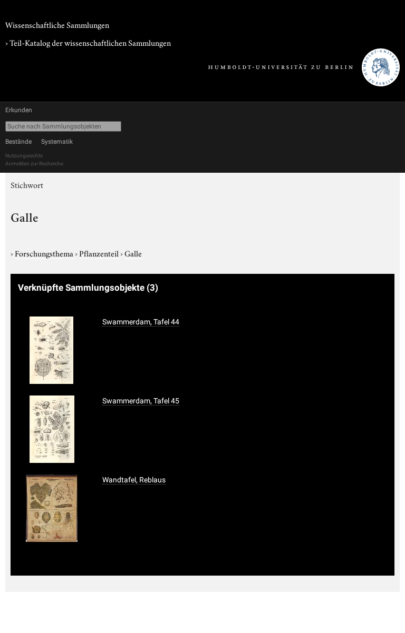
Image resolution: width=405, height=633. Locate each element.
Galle (133, 253)
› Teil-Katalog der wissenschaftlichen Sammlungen (88, 42)
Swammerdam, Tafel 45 (140, 401)
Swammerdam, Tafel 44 (140, 322)
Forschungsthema (45, 253)
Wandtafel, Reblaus (134, 480)
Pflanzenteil (99, 253)
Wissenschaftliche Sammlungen (57, 24)
